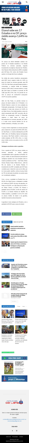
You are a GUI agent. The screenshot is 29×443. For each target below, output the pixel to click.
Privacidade (15, 436)
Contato (21, 436)
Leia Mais (14, 301)
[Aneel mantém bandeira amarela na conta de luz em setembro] (6, 228)
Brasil (7, 14)
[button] (26, 2)
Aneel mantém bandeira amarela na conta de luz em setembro (17, 228)
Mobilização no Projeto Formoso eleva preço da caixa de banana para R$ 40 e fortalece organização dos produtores (19, 286)
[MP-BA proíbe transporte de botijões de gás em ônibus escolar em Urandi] (6, 295)
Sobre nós (8, 436)
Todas (18, 306)
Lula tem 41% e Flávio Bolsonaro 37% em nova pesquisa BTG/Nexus (8, 321)
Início (3, 14)
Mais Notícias (7, 222)
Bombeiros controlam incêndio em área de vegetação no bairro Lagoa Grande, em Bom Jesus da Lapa (7, 338)
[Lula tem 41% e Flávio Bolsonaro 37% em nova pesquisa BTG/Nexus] (8, 314)
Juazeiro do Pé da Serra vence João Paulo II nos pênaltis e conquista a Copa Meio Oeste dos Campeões (19, 267)
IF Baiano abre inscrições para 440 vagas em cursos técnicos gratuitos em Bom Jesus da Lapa (18, 276)
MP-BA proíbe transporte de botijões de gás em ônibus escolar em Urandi (19, 295)
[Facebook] (12, 430)
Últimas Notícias (8, 27)
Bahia (3, 245)
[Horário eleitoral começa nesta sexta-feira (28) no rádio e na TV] (6, 236)
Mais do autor (18, 222)
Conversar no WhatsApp (8, 352)
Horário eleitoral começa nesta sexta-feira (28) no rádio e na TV (18, 236)
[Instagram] (16, 430)
